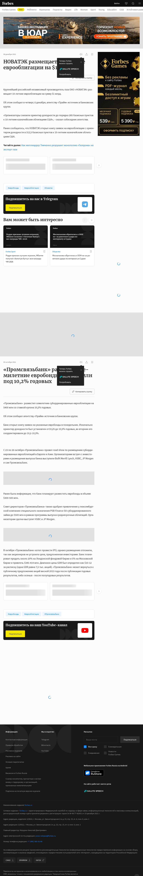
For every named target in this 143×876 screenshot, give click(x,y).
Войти (117, 3)
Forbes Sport (10, 251)
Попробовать (65, 74)
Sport (93, 9)
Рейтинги (31, 9)
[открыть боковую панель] (126, 3)
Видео (68, 9)
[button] (139, 3)
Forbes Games (12, 9)
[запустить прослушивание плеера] (81, 54)
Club (122, 9)
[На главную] (7, 3)
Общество (56, 251)
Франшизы (44, 9)
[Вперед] (99, 165)
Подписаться (15, 207)
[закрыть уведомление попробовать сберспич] (81, 62)
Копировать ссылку (83, 78)
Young (101, 9)
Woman (84, 9)
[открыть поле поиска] (133, 3)
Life (76, 9)
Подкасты (57, 9)
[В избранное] (44, 251)
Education (112, 9)
